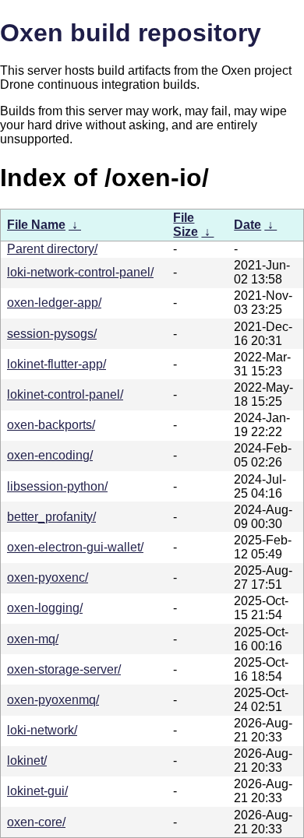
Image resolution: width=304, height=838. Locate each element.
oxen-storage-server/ (64, 669)
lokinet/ (27, 760)
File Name (36, 224)
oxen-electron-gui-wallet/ (75, 547)
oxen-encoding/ (50, 455)
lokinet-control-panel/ (65, 394)
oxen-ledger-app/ (54, 302)
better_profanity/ (51, 516)
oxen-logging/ (45, 607)
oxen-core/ (36, 822)
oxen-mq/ (32, 639)
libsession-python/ (57, 486)
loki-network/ (42, 730)
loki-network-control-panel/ (80, 272)
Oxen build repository (130, 33)
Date (247, 224)
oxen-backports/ (51, 424)
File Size (185, 224)
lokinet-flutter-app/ (56, 364)
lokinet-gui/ (37, 791)
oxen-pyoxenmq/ (53, 699)
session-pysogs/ (52, 333)
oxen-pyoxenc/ (47, 577)
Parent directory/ (52, 248)
